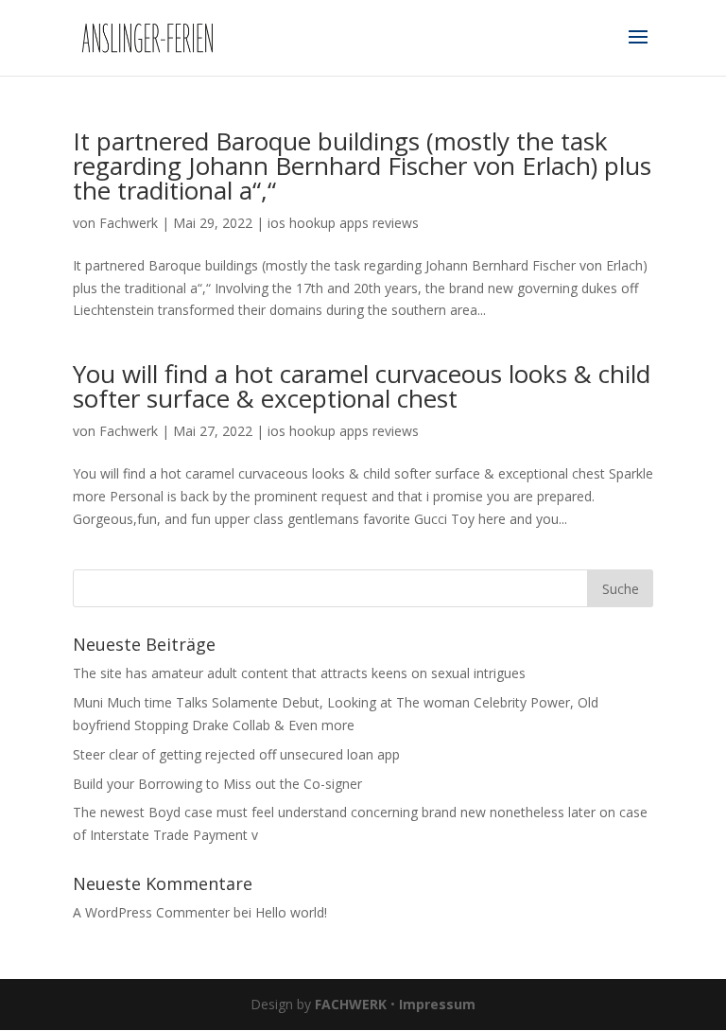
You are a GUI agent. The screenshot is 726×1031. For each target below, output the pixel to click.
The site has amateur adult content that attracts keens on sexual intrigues (299, 673)
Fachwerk (128, 223)
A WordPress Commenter (151, 912)
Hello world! (291, 912)
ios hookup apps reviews (343, 223)
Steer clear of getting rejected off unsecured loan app (236, 754)
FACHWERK (351, 1004)
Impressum (437, 1004)
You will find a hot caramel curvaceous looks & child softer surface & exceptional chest (361, 386)
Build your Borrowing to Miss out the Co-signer (217, 784)
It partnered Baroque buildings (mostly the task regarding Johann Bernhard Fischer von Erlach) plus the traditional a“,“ (362, 165)
